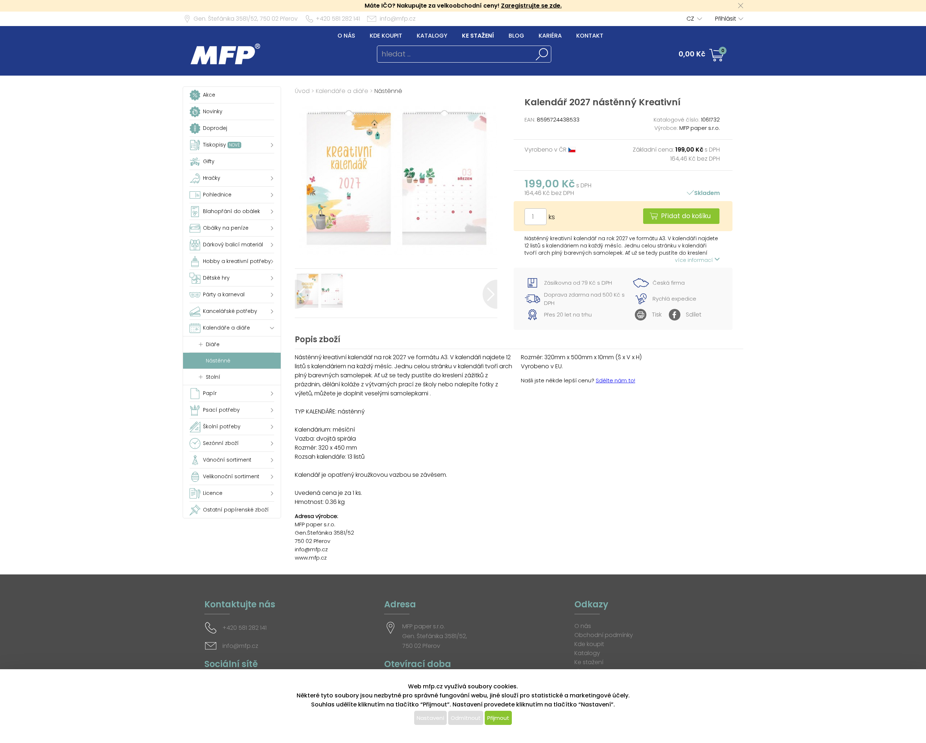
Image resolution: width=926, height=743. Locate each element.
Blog (516, 35)
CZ (690, 18)
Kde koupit (386, 35)
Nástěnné (388, 91)
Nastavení (430, 718)
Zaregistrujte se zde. (531, 5)
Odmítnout (466, 718)
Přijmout (498, 718)
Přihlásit (725, 18)
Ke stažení (478, 35)
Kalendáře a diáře (342, 91)
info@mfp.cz (398, 18)
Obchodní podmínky (603, 635)
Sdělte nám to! (615, 380)
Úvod (302, 91)
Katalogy (432, 35)
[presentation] (302, 294)
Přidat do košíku (686, 216)
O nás (346, 35)
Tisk (657, 314)
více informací (694, 260)
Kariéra (550, 35)
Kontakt (589, 35)
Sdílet (693, 314)
